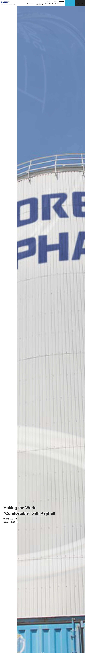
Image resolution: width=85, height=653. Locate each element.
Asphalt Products (49, 3)
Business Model (30, 3)
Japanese (55, 1)
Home (47, 1)
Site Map (49, 1)
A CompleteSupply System (39, 3)
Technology (58, 3)
